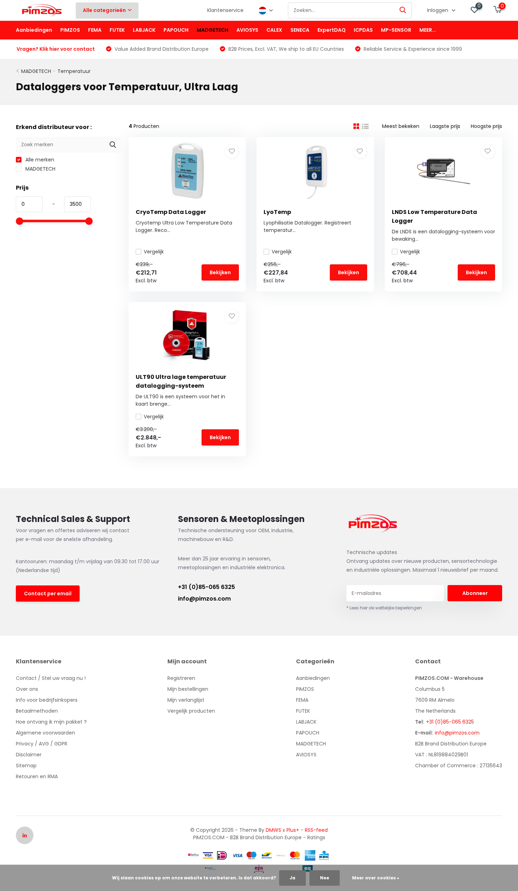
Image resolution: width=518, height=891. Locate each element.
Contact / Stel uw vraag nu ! (51, 678)
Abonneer (475, 593)
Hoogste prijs (486, 126)
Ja (292, 878)
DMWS (273, 830)
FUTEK (117, 29)
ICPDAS (363, 29)
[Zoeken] (403, 10)
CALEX (274, 29)
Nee (324, 878)
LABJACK (144, 29)
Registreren (181, 678)
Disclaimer (29, 754)
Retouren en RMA (37, 776)
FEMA (94, 29)
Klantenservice (225, 10)
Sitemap (26, 765)
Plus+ (292, 830)
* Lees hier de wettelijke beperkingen (384, 608)
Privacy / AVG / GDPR (41, 743)
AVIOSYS (247, 29)
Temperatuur (74, 71)
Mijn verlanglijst (185, 699)
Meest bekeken (400, 126)
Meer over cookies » (375, 878)
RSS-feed (316, 830)
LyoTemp (277, 212)
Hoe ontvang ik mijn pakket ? (51, 721)
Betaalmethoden (37, 710)
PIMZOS (70, 29)
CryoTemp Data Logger (171, 212)
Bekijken (220, 272)
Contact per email (48, 593)
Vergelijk (154, 251)
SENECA (299, 29)
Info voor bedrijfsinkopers (47, 699)
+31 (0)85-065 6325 (206, 587)
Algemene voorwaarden (45, 732)
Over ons (27, 689)
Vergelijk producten (191, 710)
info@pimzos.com (204, 599)
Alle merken (39, 159)
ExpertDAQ (331, 29)
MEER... (427, 29)
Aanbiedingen (34, 29)
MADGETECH (212, 29)
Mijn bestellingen (187, 689)
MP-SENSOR (396, 29)
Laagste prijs (445, 126)
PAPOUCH (176, 29)
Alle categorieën (104, 10)
